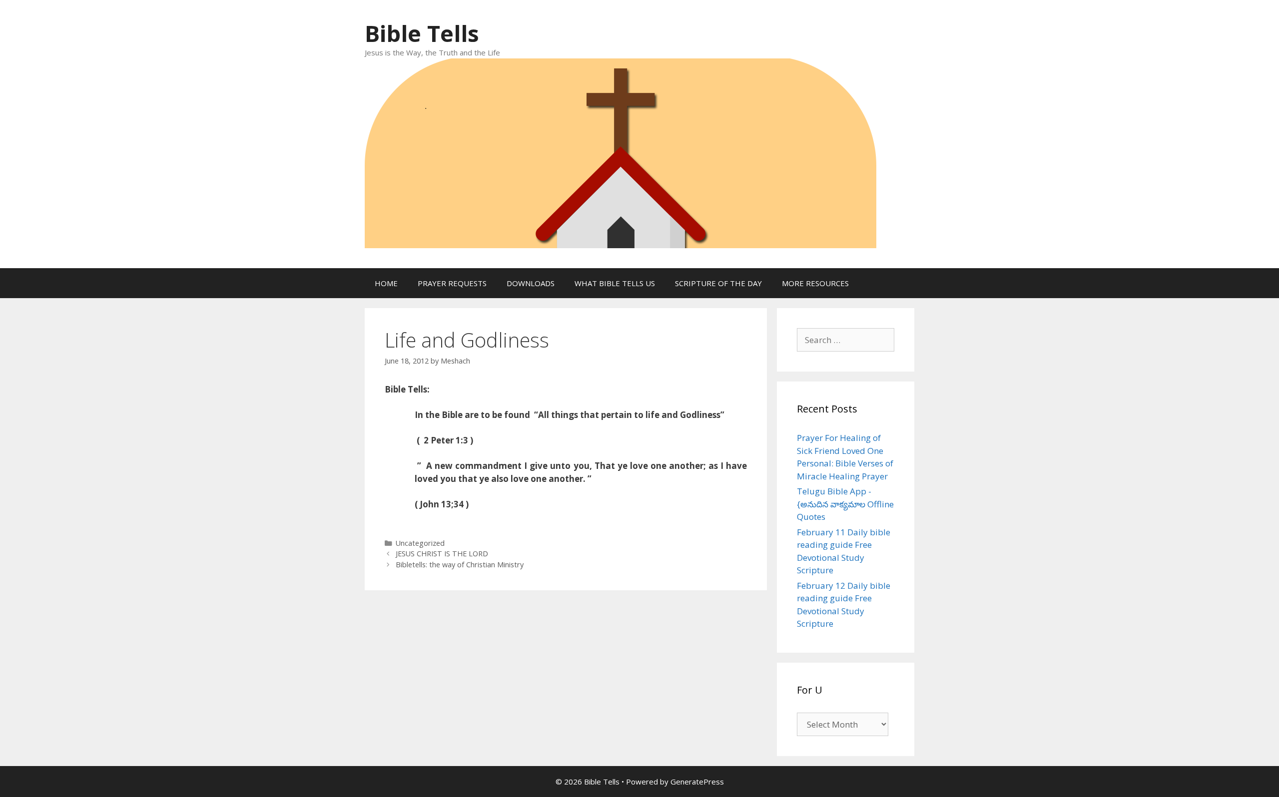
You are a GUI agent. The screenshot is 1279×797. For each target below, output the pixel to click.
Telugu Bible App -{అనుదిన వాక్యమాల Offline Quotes (845, 503)
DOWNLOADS (531, 283)
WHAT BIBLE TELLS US (615, 283)
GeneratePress (697, 782)
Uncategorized (420, 543)
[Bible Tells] (620, 152)
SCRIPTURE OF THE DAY (718, 283)
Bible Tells (422, 33)
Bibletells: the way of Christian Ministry (460, 564)
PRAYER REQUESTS (452, 283)
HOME (386, 283)
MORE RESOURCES (815, 283)
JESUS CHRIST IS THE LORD (442, 553)
